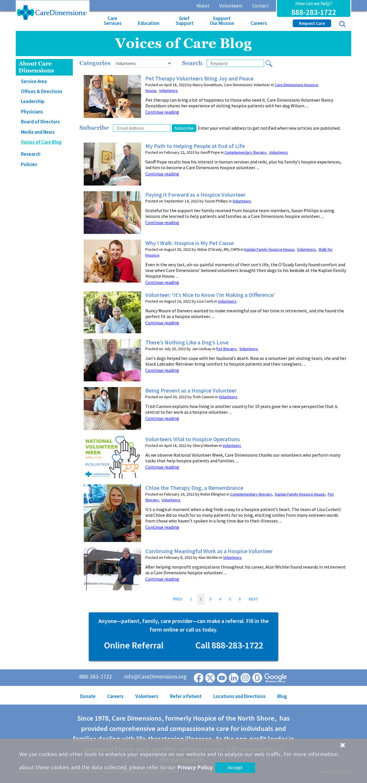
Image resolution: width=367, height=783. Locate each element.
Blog (282, 696)
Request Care (312, 23)
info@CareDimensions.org (155, 676)
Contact (260, 6)
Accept (235, 767)
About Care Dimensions (36, 67)
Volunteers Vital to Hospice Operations (192, 439)
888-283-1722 (313, 12)
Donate (87, 696)
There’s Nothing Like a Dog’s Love (187, 342)
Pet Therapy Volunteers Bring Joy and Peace (199, 78)
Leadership (32, 101)
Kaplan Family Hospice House (269, 249)
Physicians (32, 112)
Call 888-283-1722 (229, 645)
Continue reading (162, 112)
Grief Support (185, 20)
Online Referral (133, 645)
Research (30, 154)
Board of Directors (40, 122)
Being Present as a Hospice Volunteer (191, 390)
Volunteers (230, 6)
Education (148, 23)
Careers (259, 23)
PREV (177, 599)
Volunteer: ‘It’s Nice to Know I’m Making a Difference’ (210, 294)
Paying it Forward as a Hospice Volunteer (195, 194)
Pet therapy (226, 348)
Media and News (38, 132)
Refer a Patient (186, 696)
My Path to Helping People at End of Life (195, 146)
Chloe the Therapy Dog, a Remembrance (194, 487)
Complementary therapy (245, 152)
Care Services (113, 20)
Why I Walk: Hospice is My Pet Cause (189, 243)
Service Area (34, 81)
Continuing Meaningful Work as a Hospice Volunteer (209, 551)
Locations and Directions (239, 696)
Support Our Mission (222, 20)
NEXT (253, 599)
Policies (29, 164)
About (202, 6)
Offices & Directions (42, 91)
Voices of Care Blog (41, 142)
